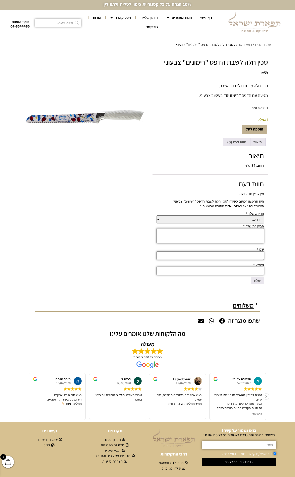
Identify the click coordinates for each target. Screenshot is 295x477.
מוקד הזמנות (20, 21)
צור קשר (152, 26)
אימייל (258, 264)
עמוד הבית (263, 44)
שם (260, 249)
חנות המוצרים (182, 17)
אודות (97, 17)
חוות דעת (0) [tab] (236, 142)
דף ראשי (206, 17)
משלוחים (243, 305)
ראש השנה (244, 44)
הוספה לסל (254, 129)
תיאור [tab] (257, 142)
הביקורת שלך (253, 226)
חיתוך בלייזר (149, 17)
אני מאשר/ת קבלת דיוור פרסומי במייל (247, 454)
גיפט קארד (123, 17)
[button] (147, 305)
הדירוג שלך (255, 213)
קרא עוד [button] (257, 414)
